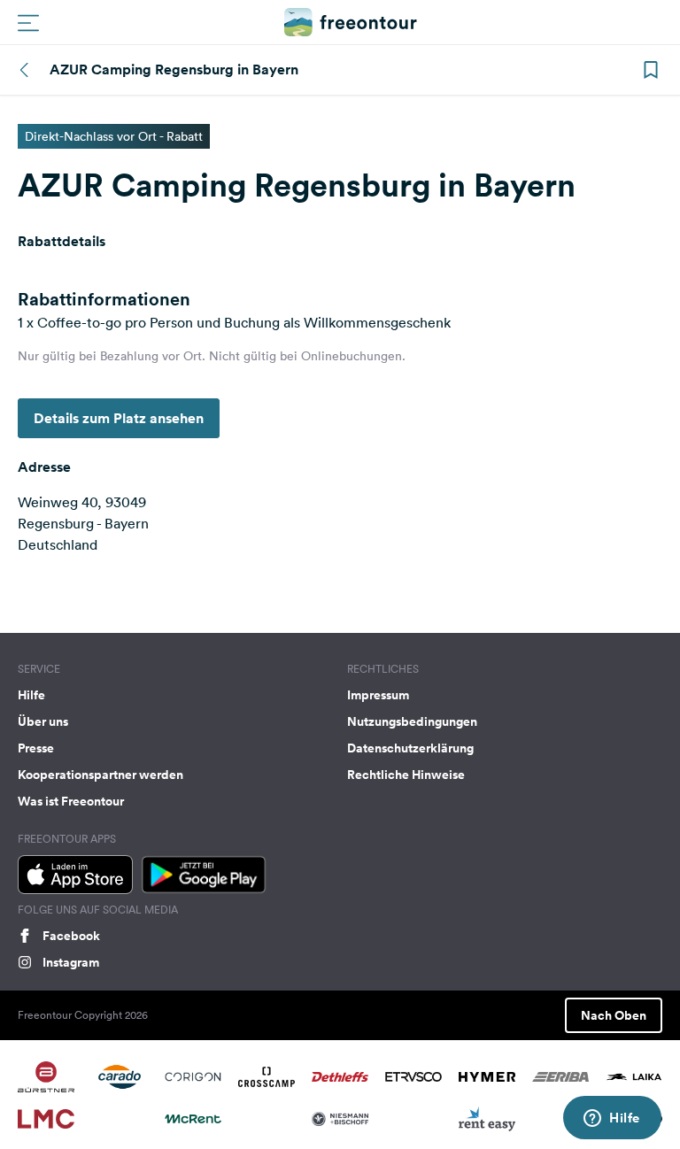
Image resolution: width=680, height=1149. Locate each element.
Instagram (70, 962)
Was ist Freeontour (71, 801)
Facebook (71, 936)
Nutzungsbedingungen (412, 721)
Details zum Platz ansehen (119, 418)
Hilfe (31, 695)
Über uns (43, 721)
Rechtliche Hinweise (406, 774)
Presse (36, 748)
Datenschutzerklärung (410, 748)
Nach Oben (613, 1015)
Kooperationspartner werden (100, 774)
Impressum (378, 695)
